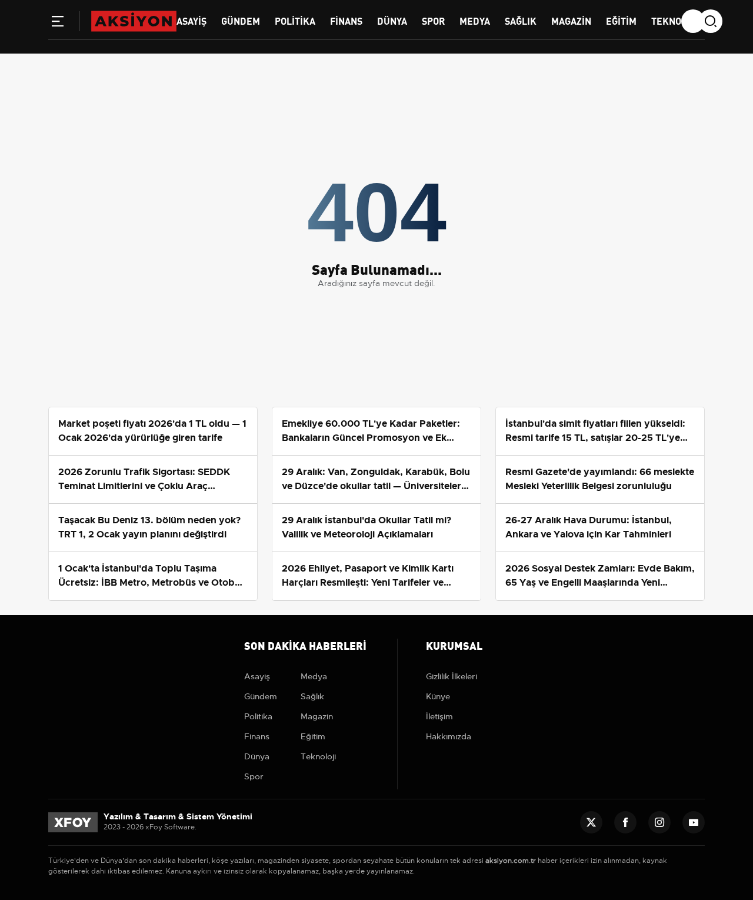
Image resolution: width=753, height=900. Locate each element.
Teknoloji (675, 20)
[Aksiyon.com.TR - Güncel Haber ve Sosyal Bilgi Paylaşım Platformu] (133, 20)
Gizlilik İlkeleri (451, 676)
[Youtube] (693, 822)
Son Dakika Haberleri (305, 645)
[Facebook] (625, 822)
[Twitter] (591, 822)
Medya (474, 20)
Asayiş (191, 20)
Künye (438, 696)
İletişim (439, 716)
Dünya (392, 20)
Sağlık (521, 20)
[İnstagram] (659, 822)
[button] (57, 23)
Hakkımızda (448, 736)
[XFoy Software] (73, 822)
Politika (295, 20)
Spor (433, 20)
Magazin (571, 20)
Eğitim (621, 20)
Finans (346, 20)
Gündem (240, 20)
